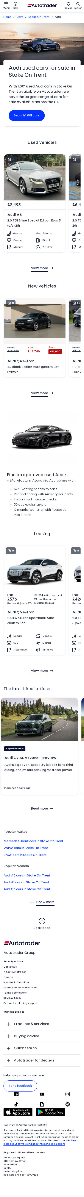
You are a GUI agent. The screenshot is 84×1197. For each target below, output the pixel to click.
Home (7, 17)
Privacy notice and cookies (20, 987)
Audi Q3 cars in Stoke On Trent (26, 889)
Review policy (12, 998)
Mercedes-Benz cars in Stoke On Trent (33, 841)
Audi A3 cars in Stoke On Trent (26, 875)
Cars (20, 17)
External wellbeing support (20, 1003)
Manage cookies (13, 1012)
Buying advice (26, 1036)
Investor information (16, 982)
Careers (8, 977)
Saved (68, 8)
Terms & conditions (15, 993)
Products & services (31, 1024)
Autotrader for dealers (34, 1060)
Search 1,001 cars (27, 115)
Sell (15, 8)
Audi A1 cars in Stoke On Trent (26, 882)
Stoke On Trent (39, 17)
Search (78, 8)
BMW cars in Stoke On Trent (25, 855)
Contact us (10, 967)
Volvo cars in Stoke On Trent (25, 848)
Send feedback (20, 1086)
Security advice (13, 961)
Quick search (25, 1048)
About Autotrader (14, 972)
